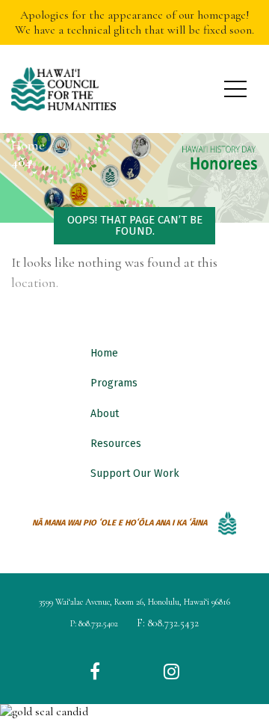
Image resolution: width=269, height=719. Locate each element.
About (104, 413)
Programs (113, 383)
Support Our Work (134, 473)
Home (104, 353)
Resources (115, 443)
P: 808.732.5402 (94, 623)
